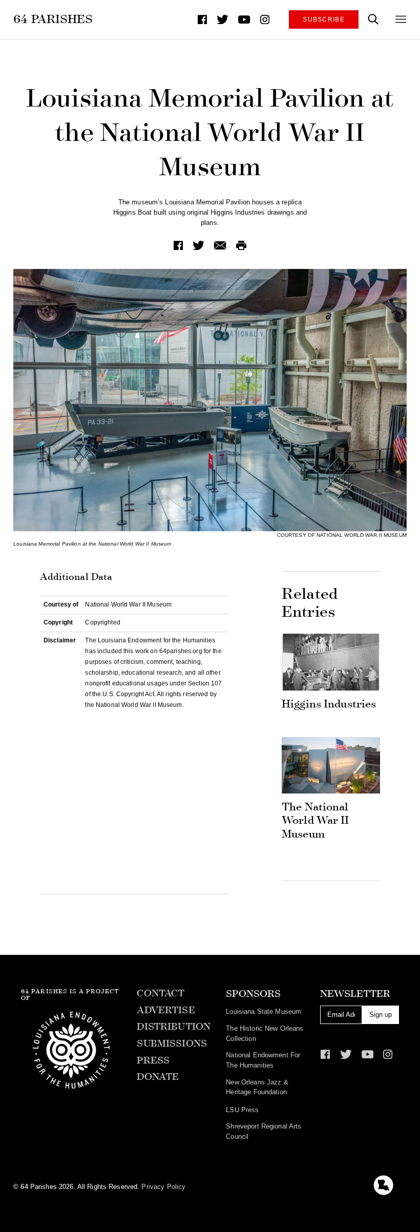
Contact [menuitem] (160, 993)
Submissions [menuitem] (171, 1043)
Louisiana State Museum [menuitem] (263, 1011)
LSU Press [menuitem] (242, 1110)
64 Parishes (53, 19)
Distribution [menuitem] (174, 1026)
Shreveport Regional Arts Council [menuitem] (263, 1131)
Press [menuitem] (153, 1060)
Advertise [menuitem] (166, 1010)
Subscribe (324, 19)
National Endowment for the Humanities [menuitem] (263, 1060)
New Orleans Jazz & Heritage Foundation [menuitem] (257, 1087)
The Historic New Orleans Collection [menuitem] (264, 1033)
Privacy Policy (163, 1187)
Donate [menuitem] (158, 1077)
